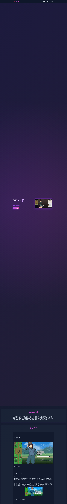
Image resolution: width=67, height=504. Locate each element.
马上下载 (52, 1)
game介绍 (44, 1)
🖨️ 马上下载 (16, 208)
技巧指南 (48, 1)
